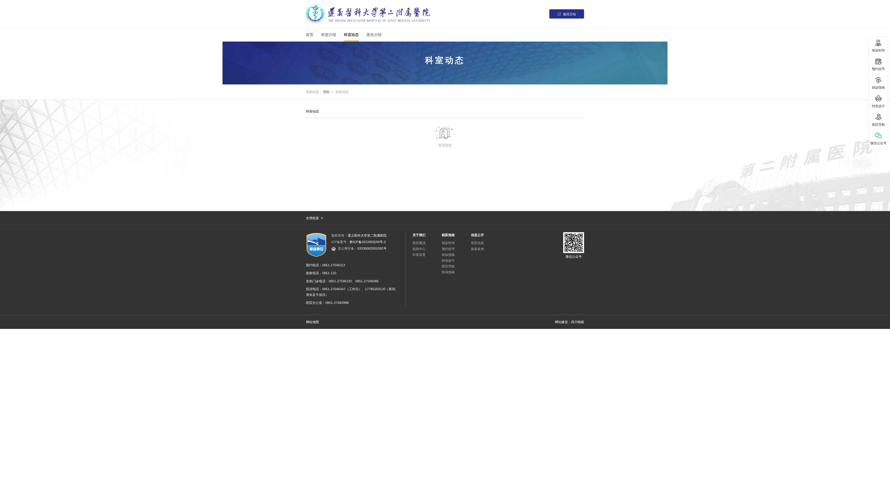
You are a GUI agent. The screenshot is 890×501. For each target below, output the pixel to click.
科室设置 (419, 255)
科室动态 (351, 35)
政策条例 (477, 249)
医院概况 (419, 243)
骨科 (326, 92)
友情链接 (312, 218)
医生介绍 (374, 35)
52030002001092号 (362, 248)
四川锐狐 (577, 322)
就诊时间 (448, 243)
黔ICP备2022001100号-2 (358, 242)
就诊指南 (448, 255)
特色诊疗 (448, 260)
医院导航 (448, 266)
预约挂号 (448, 249)
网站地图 (312, 322)
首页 (309, 35)
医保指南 (448, 272)
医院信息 (477, 243)
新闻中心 (419, 249)
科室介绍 (328, 35)
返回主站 (566, 14)
